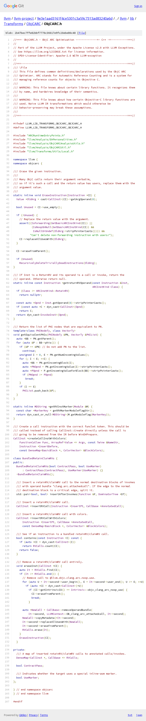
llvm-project (24, 18)
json (139, 715)
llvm (7, 18)
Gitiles (23, 715)
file (82, 33)
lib (132, 18)
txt (130, 715)
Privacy (33, 715)
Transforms (13, 23)
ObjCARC (33, 23)
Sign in (138, 6)
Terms (44, 715)
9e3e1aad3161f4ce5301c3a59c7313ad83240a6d (75, 18)
